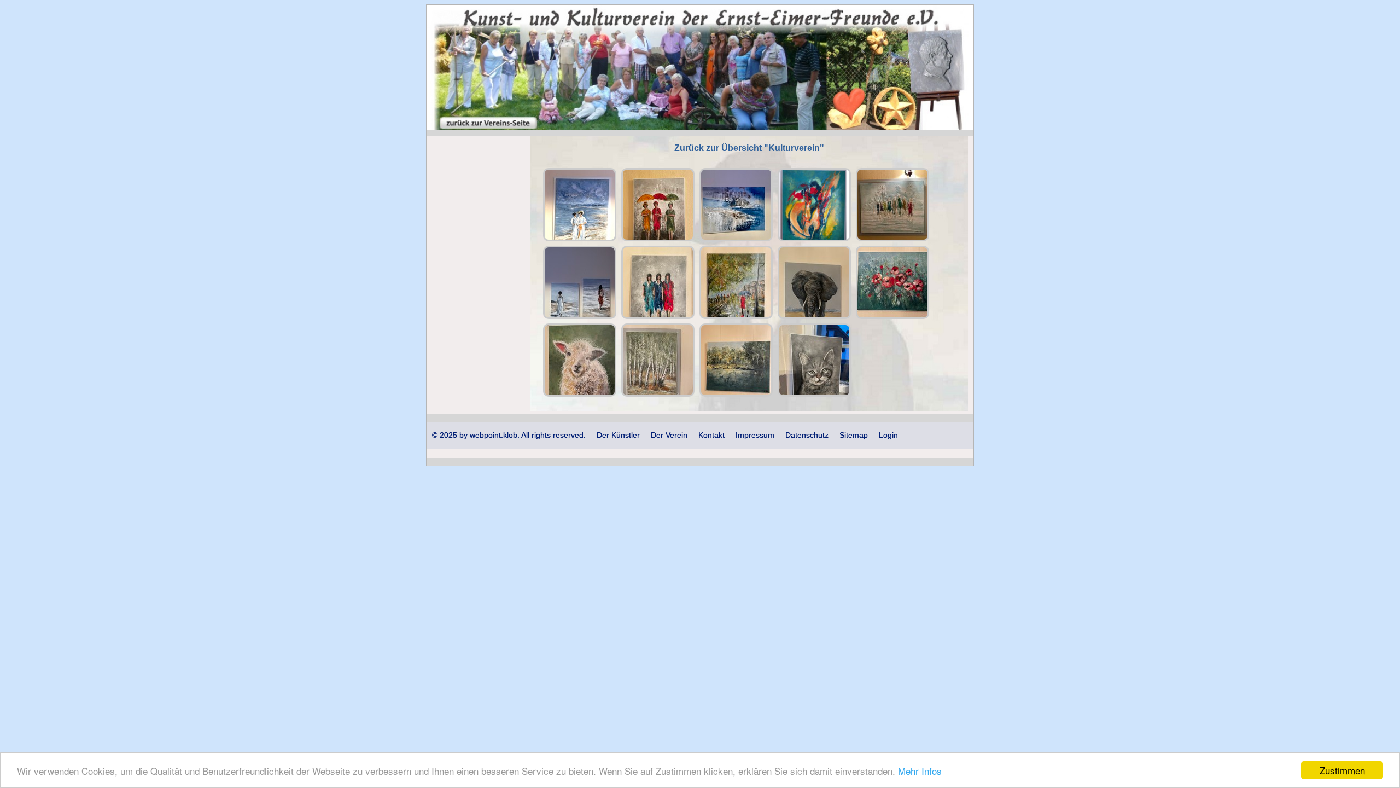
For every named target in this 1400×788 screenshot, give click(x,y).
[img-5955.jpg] (580, 282)
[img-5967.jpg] (736, 360)
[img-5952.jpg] (893, 205)
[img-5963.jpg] (580, 360)
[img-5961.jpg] (814, 282)
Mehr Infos (920, 771)
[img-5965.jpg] (658, 360)
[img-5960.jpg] (736, 282)
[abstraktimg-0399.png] (814, 205)
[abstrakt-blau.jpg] (736, 205)
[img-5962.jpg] (893, 282)
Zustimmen (1342, 770)
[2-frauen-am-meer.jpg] (580, 205)
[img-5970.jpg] (814, 360)
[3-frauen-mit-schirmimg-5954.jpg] (658, 205)
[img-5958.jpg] (658, 282)
